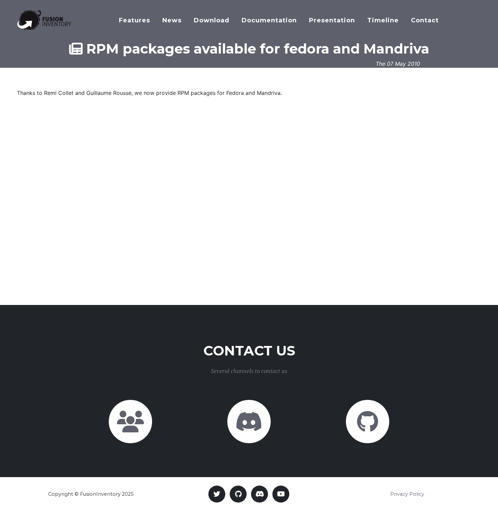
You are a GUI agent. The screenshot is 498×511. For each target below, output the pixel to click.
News (172, 20)
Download (211, 20)
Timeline (383, 20)
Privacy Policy (407, 494)
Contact (425, 20)
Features (134, 20)
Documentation (269, 20)
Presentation (332, 20)
